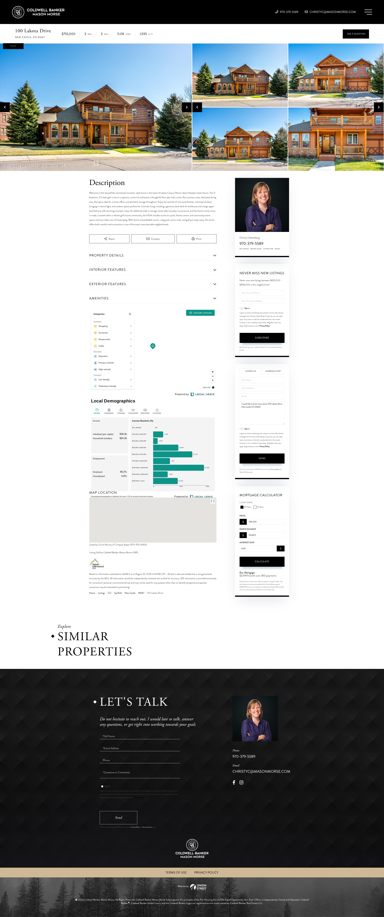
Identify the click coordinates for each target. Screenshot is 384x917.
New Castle (130, 593)
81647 (141, 593)
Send (262, 458)
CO (109, 593)
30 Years (247, 507)
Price (243, 515)
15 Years (260, 507)
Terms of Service (244, 472)
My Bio (277, 249)
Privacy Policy (265, 325)
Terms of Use (176, 872)
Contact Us (250, 371)
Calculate (262, 561)
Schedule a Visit (273, 371)
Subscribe (262, 337)
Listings (101, 593)
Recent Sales (256, 249)
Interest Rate (247, 542)
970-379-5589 (288, 12)
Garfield (118, 593)
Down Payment (248, 529)
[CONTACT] (356, 34)
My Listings (244, 249)
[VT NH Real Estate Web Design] (192, 887)
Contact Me (268, 249)
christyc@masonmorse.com (332, 12)
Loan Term (246, 502)
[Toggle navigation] (368, 12)
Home (92, 593)
